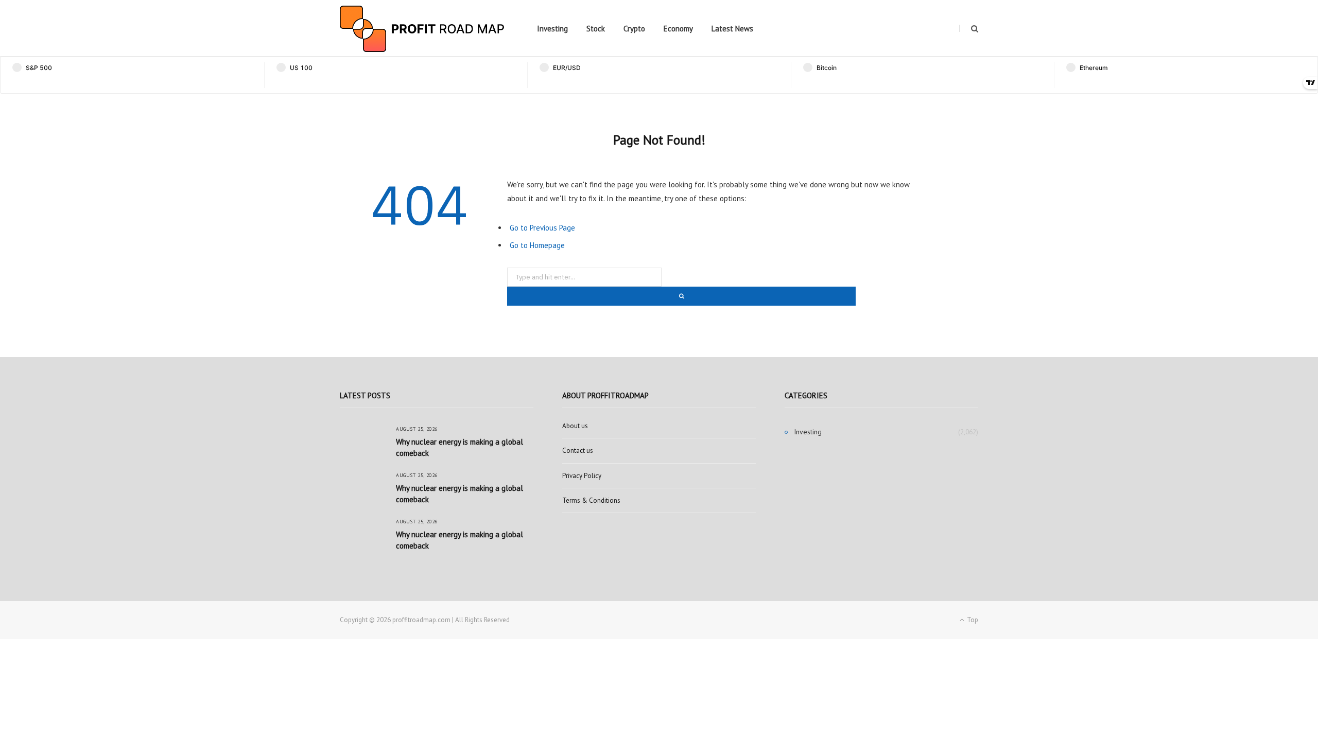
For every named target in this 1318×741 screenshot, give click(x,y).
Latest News (732, 28)
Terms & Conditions (591, 500)
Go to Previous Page (542, 228)
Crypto (634, 28)
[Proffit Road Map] (422, 29)
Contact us (577, 450)
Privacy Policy (581, 475)
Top (971, 619)
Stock (595, 28)
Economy (678, 28)
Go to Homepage (537, 245)
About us (575, 425)
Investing (552, 28)
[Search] (968, 28)
